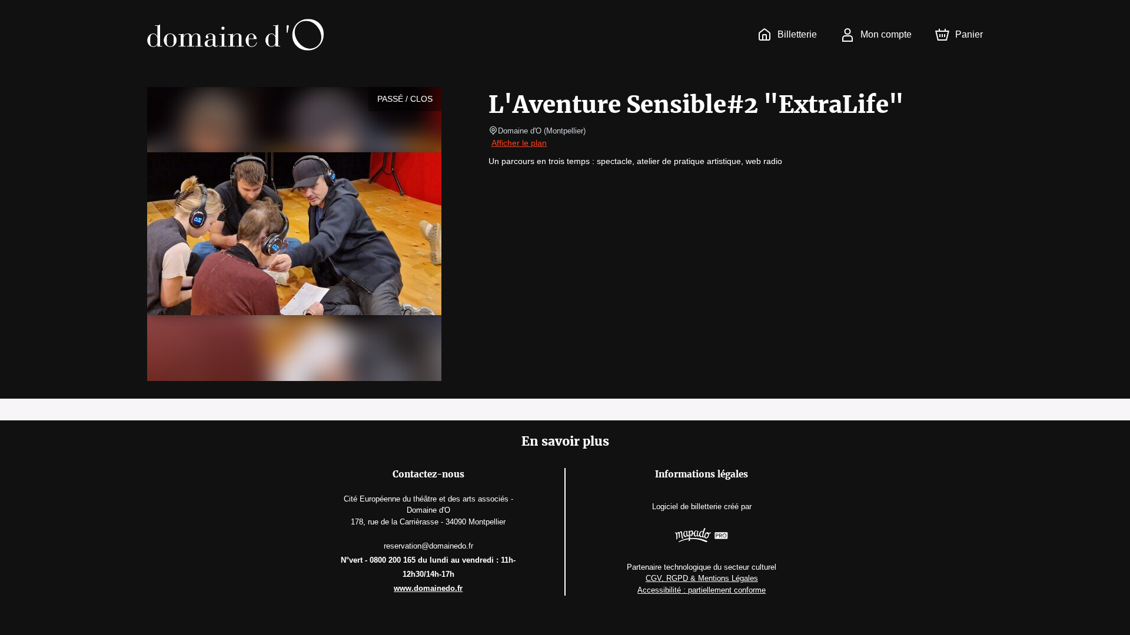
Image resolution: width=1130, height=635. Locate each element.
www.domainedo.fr (428, 588)
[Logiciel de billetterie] (701, 537)
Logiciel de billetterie (687, 506)
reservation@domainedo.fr (428, 546)
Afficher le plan (519, 143)
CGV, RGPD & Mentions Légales (702, 578)
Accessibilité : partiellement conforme (701, 590)
